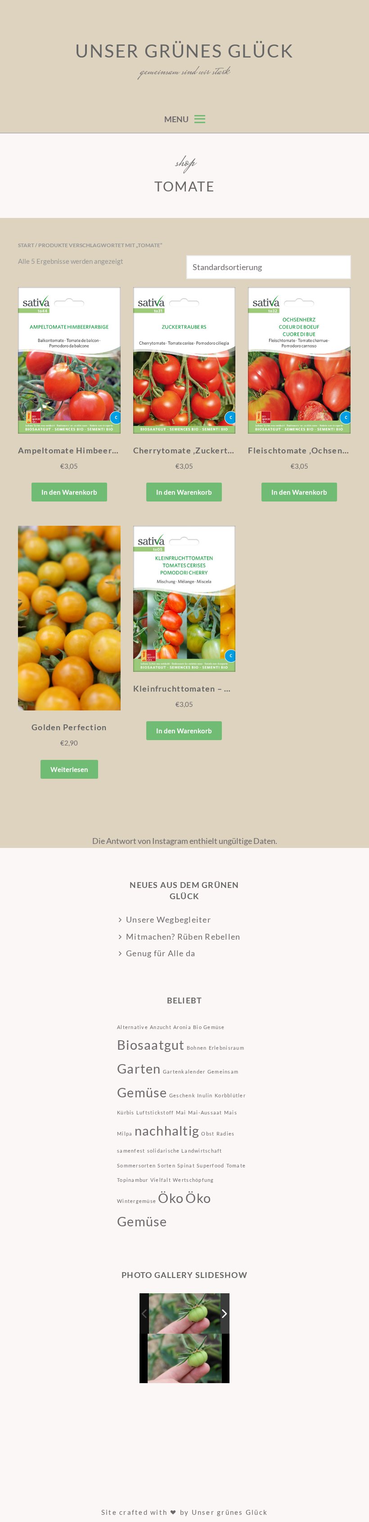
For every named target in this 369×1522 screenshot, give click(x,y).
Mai (181, 1112)
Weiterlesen (69, 769)
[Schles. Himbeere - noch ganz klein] (185, 1313)
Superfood (210, 1165)
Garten (139, 1068)
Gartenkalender (184, 1071)
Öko (171, 1198)
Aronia (182, 1027)
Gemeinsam (222, 1071)
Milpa (124, 1133)
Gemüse (142, 1092)
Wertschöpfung (193, 1180)
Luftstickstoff (155, 1112)
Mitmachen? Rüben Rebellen (183, 936)
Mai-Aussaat (205, 1112)
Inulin (205, 1095)
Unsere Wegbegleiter (168, 919)
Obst (207, 1133)
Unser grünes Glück (184, 51)
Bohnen (197, 1048)
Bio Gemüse (209, 1027)
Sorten (167, 1165)
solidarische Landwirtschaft (184, 1151)
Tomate (236, 1165)
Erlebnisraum (226, 1048)
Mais (230, 1112)
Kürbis (126, 1112)
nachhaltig (167, 1130)
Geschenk (182, 1095)
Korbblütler (230, 1095)
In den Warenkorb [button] (69, 492)
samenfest (131, 1151)
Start (26, 245)
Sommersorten (136, 1165)
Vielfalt (160, 1180)
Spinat (186, 1165)
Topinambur (132, 1180)
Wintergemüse (136, 1201)
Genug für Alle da (160, 953)
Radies (225, 1133)
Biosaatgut (151, 1044)
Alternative (132, 1027)
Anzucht (160, 1027)
